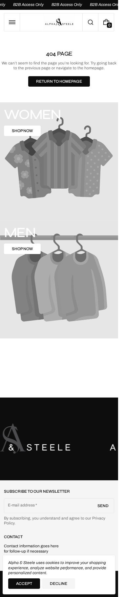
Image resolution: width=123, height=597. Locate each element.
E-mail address (21, 505)
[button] (12, 22)
